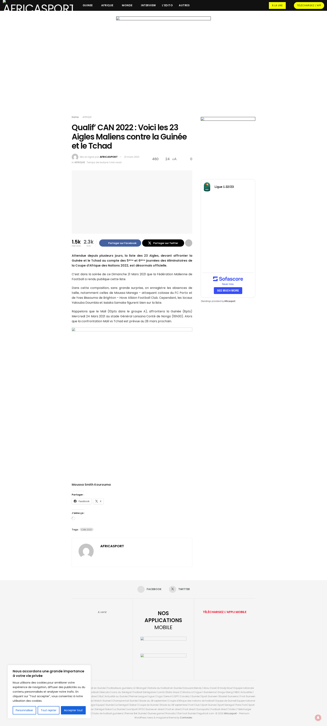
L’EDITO (167, 5)
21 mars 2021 (131, 157)
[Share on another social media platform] (188, 243)
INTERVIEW (148, 5)
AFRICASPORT (109, 157)
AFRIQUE (107, 5)
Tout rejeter (48, 710)
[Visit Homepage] (38, 5)
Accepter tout (73, 710)
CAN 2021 (86, 529)
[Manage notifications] (318, 718)
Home (75, 117)
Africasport (229, 301)
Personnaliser (24, 710)
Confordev (186, 717)
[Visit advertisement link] (163, 66)
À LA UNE (277, 5)
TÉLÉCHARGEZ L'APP (309, 5)
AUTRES (184, 5)
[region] (49, 691)
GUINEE (88, 5)
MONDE (127, 5)
